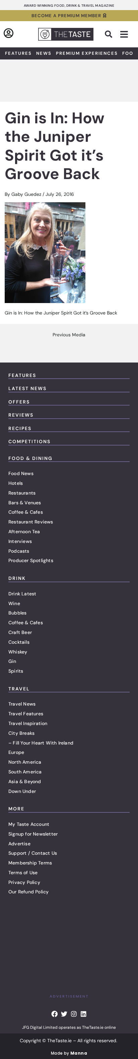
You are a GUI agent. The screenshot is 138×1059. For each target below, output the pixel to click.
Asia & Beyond (24, 781)
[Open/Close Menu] (124, 34)
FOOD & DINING (30, 458)
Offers (19, 402)
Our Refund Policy (28, 892)
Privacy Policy (24, 882)
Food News (20, 473)
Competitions (29, 441)
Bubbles (17, 613)
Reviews (20, 415)
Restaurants (22, 493)
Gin (12, 661)
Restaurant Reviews (30, 522)
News (44, 53)
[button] (108, 34)
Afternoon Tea (24, 531)
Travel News (22, 704)
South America (25, 772)
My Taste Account (28, 824)
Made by (69, 1053)
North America (25, 762)
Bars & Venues (24, 503)
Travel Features (25, 714)
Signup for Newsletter (33, 834)
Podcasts (18, 551)
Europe (16, 752)
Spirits (15, 671)
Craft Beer (20, 632)
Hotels (15, 483)
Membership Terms (30, 863)
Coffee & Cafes (25, 512)
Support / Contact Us (32, 853)
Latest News (27, 388)
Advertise (19, 844)
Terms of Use (23, 873)
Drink (17, 578)
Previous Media (69, 335)
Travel (19, 689)
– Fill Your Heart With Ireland (40, 743)
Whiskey (17, 652)
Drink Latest (22, 594)
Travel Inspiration (28, 723)
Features (18, 53)
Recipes (19, 428)
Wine (14, 603)
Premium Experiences (87, 53)
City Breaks (21, 733)
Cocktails (18, 642)
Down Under (22, 791)
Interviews (20, 541)
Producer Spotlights (30, 560)
